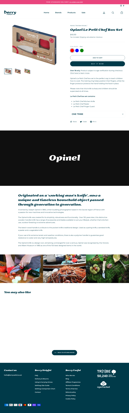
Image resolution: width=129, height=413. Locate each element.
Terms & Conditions (73, 385)
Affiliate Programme (73, 382)
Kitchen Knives (81, 25)
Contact (38, 392)
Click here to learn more (79, 73)
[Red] (5, 333)
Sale (83, 13)
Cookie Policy (70, 399)
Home (46, 13)
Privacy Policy (71, 395)
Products (72, 13)
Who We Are (70, 375)
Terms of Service (72, 389)
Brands (58, 13)
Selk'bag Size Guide (42, 385)
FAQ (36, 375)
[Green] (11, 333)
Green (82, 50)
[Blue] (8, 333)
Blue (77, 50)
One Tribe (77, 114)
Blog (67, 379)
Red (72, 50)
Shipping (83, 37)
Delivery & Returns (42, 379)
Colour (76, 46)
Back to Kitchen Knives (65, 352)
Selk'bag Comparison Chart (45, 389)
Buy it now (97, 64)
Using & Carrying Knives (44, 382)
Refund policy (71, 392)
